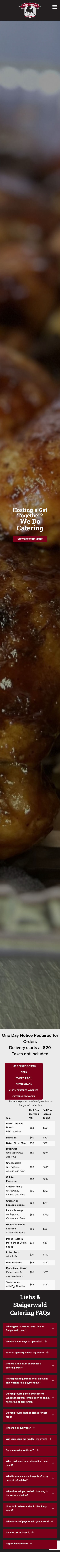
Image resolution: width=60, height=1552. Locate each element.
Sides (24, 1072)
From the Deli (24, 1078)
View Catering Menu (30, 539)
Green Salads (24, 1084)
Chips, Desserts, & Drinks (23, 1090)
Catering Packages (23, 1096)
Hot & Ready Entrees (24, 1066)
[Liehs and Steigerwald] (30, 10)
